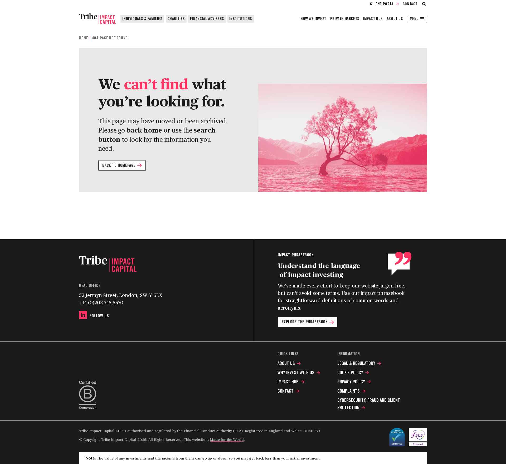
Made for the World (227, 439)
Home (83, 38)
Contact (410, 4)
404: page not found (110, 38)
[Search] (424, 4)
